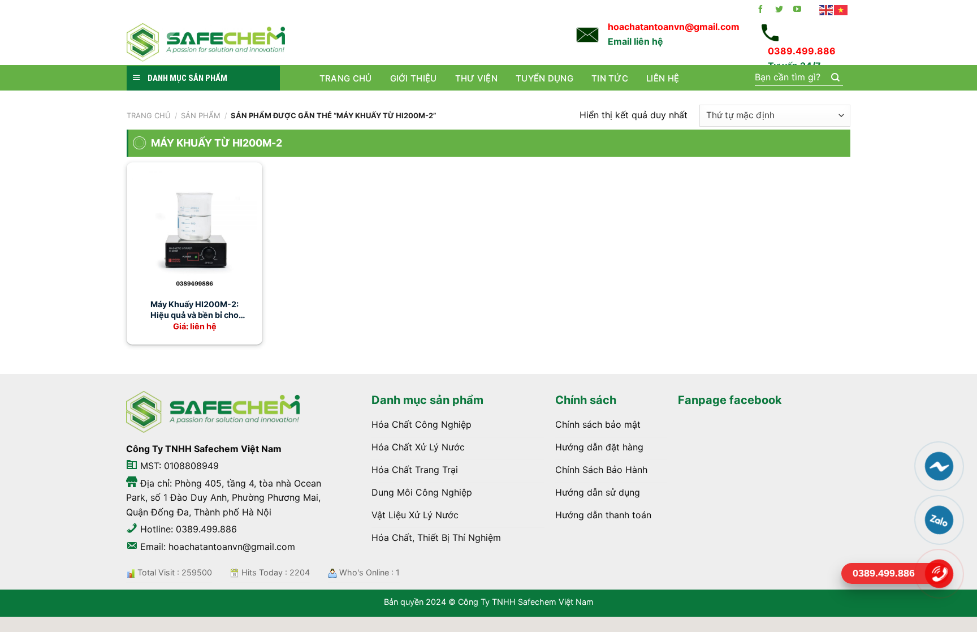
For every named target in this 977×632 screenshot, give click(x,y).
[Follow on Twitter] (779, 9)
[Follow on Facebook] (760, 9)
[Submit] (834, 78)
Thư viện (476, 78)
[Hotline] (939, 574)
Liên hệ (662, 78)
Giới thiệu (413, 78)
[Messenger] (939, 466)
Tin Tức (609, 78)
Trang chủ (345, 78)
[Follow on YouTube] (797, 9)
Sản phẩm (201, 115)
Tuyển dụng (544, 78)
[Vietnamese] (841, 10)
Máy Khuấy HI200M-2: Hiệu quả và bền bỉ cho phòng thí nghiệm (194, 309)
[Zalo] (939, 520)
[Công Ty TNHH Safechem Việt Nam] (206, 42)
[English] (826, 10)
